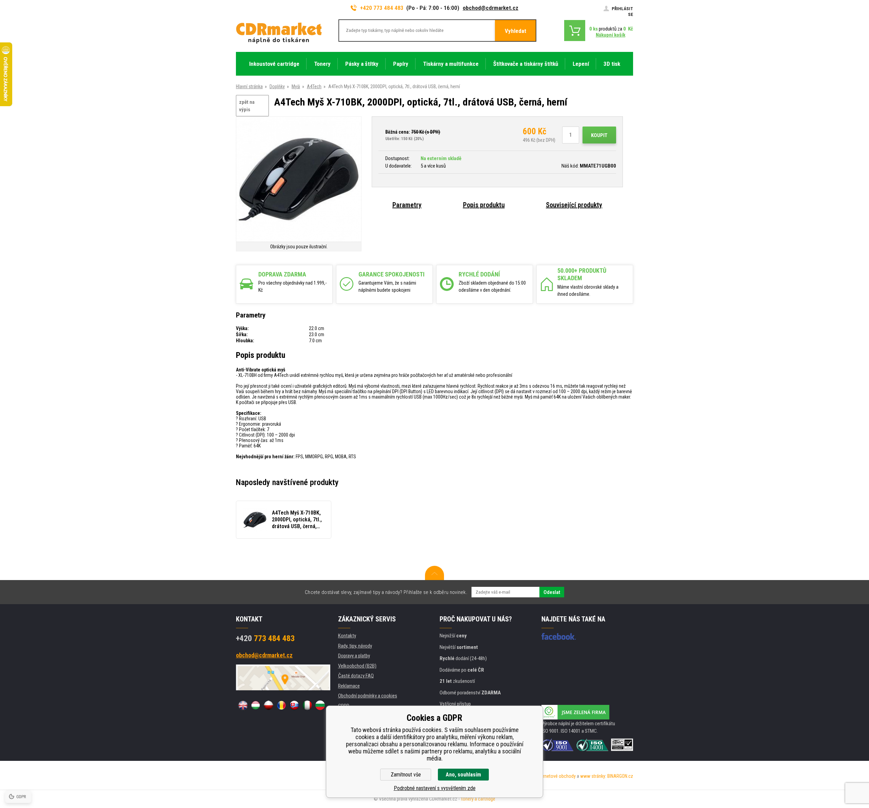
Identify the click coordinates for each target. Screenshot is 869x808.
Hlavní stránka (249, 86)
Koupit (599, 135)
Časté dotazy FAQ (356, 676)
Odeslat (551, 592)
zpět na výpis (247, 106)
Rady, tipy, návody (355, 646)
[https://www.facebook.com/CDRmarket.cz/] (558, 636)
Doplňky (277, 86)
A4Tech (314, 86)
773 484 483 (265, 638)
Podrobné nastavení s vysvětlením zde (435, 788)
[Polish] (268, 705)
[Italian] (307, 705)
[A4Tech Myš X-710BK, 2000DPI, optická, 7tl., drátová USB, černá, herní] (298, 180)
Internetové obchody (556, 776)
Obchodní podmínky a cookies (367, 696)
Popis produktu (484, 205)
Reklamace (349, 686)
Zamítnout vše (406, 774)
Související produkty (574, 205)
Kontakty (347, 636)
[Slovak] (294, 705)
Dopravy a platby (354, 656)
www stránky (592, 776)
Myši (296, 86)
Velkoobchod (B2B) (357, 666)
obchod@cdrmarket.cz (490, 7)
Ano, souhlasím (463, 774)
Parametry (407, 205)
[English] (242, 705)
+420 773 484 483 (382, 7)
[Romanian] (281, 705)
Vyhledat (515, 30)
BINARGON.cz (620, 776)
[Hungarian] (255, 705)
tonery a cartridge (478, 799)
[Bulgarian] (320, 705)
